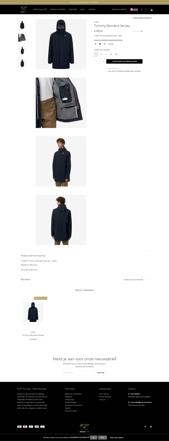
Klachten (68, 408)
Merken (91, 9)
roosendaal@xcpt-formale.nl (141, 402)
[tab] (84, 256)
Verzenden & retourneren (73, 405)
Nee (102, 437)
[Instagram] (151, 426)
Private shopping (57, 9)
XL (111, 54)
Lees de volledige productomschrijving (108, 40)
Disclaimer (68, 397)
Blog (82, 9)
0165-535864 (135, 394)
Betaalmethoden (71, 402)
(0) (141, 31)
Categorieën (105, 389)
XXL (116, 54)
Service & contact (71, 411)
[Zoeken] (146, 9)
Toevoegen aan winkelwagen (124, 61)
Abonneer (100, 373)
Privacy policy (69, 399)
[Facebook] (145, 426)
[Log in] (141, 9)
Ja (93, 437)
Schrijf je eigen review (133, 279)
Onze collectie (40, 9)
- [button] (96, 61)
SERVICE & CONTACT (119, 9)
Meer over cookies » (117, 437)
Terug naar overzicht (142, 18)
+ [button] (104, 61)
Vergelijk (111, 44)
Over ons (73, 9)
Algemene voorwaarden (73, 394)
